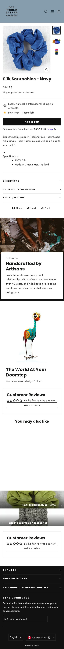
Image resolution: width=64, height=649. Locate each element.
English (14, 637)
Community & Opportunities (26, 587)
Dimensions (11, 181)
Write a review (32, 405)
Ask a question (14, 197)
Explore (9, 570)
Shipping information (19, 189)
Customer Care (15, 578)
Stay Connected (16, 597)
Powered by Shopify (32, 645)
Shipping (7, 92)
